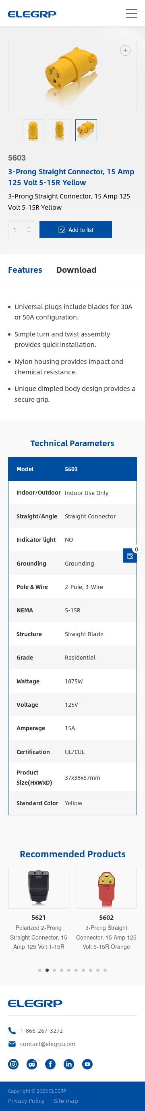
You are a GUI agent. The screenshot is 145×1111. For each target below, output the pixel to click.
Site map (66, 1100)
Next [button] (132, 75)
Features (25, 269)
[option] (33, 130)
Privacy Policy (26, 1100)
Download (76, 269)
